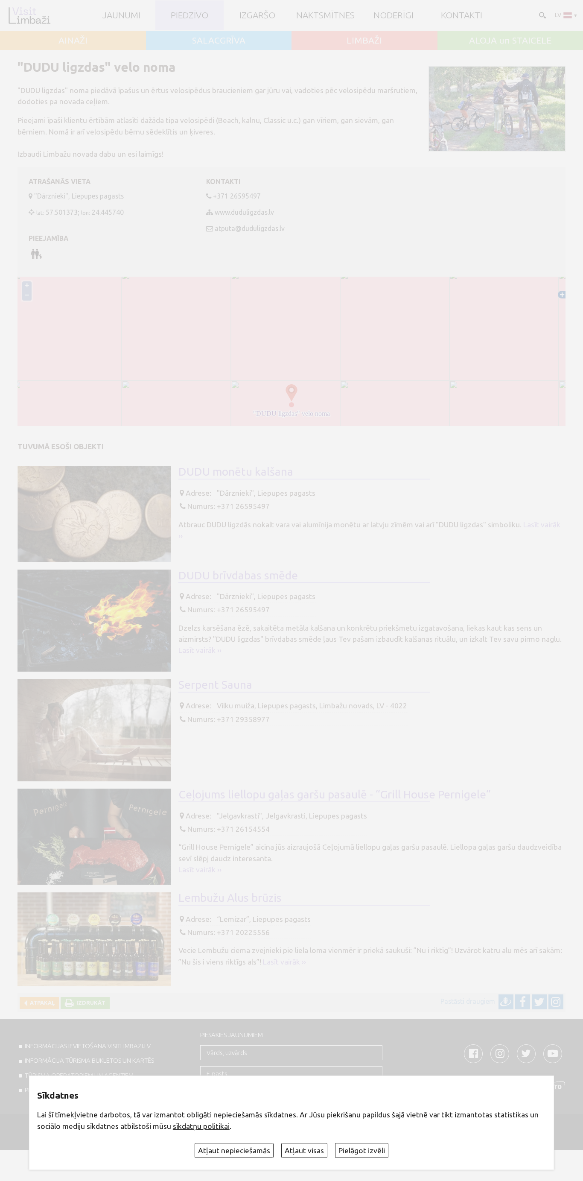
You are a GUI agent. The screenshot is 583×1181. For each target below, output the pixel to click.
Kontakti (461, 15)
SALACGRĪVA (218, 40)
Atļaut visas (304, 1150)
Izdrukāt (89, 1003)
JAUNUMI (121, 15)
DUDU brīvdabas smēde (238, 575)
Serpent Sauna (215, 684)
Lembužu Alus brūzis (230, 897)
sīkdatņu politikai (201, 1126)
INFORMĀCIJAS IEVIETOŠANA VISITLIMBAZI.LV (88, 1045)
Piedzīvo (189, 15)
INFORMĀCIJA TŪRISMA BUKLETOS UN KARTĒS (89, 1060)
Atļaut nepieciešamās (234, 1150)
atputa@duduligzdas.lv (250, 228)
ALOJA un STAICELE (510, 40)
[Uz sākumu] (29, 15)
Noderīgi (393, 15)
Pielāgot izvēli (361, 1150)
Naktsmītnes (325, 15)
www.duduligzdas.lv (244, 212)
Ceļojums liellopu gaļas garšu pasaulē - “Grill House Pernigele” (334, 794)
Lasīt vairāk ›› (200, 650)
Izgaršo (257, 15)
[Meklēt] (542, 14)
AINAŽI (72, 40)
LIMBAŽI (364, 40)
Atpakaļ (41, 1003)
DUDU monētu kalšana (235, 471)
